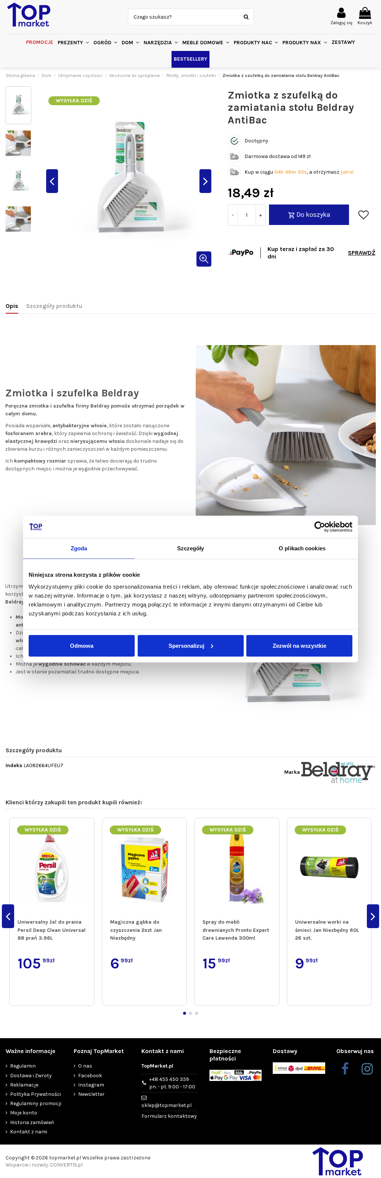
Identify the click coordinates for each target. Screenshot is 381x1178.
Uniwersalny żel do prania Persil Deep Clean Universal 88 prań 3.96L (51, 930)
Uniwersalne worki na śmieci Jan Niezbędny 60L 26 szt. (327, 930)
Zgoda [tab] (79, 548)
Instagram (91, 1085)
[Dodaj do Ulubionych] (363, 215)
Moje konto (23, 1113)
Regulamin (23, 1066)
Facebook (90, 1075)
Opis (12, 305)
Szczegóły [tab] (190, 548)
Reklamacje (24, 1085)
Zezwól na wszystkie (299, 645)
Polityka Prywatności (35, 1094)
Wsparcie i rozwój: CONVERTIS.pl (44, 1165)
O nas (85, 1066)
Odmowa (81, 645)
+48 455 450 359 (172, 1083)
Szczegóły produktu (54, 305)
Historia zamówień (32, 1122)
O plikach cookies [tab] (302, 548)
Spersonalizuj (186, 645)
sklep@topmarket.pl (166, 1105)
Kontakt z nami (28, 1132)
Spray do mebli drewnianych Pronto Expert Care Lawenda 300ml (235, 930)
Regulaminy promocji (35, 1103)
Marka (292, 772)
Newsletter (91, 1094)
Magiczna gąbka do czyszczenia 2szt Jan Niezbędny (136, 930)
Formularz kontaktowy (169, 1116)
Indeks (14, 765)
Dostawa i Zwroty (31, 1075)
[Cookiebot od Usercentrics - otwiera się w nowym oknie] (319, 526)
